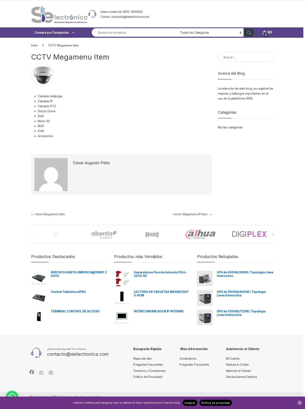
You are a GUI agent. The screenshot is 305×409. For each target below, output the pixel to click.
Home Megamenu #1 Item (192, 214)
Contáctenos (187, 358)
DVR (41, 116)
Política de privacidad (215, 402)
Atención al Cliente (238, 370)
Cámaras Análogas (50, 96)
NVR (41, 126)
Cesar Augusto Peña (91, 163)
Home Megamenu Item (48, 214)
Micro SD (44, 121)
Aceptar (190, 402)
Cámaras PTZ (47, 106)
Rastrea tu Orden (237, 364)
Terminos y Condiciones (149, 370)
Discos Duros (46, 111)
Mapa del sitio (142, 358)
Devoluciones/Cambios (241, 377)
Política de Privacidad (147, 377)
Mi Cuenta (232, 358)
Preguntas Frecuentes (148, 364)
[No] (300, 403)
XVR (41, 131)
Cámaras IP (45, 101)
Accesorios (45, 136)
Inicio (34, 45)
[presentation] (273, 234)
